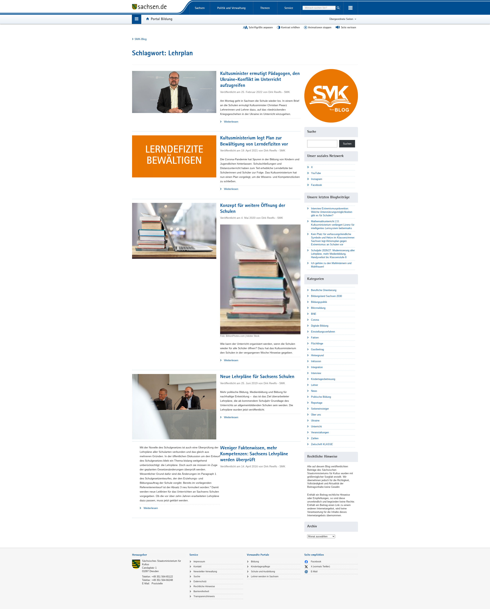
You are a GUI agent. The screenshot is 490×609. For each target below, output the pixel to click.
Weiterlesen (240, 122)
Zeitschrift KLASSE (322, 444)
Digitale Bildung (319, 325)
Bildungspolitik (319, 302)
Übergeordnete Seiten (341, 19)
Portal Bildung (161, 18)
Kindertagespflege (260, 566)
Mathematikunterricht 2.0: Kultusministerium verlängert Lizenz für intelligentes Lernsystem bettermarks (332, 225)
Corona (315, 319)
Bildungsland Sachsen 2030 (326, 296)
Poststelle (157, 583)
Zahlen (314, 438)
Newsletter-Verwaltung (205, 571)
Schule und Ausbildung (263, 571)
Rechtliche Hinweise (204, 586)
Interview (316, 373)
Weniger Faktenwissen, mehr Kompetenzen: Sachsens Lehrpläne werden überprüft (254, 454)
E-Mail (314, 571)
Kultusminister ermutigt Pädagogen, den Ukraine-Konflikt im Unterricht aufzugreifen (260, 80)
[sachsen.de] (159, 7)
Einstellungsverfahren (323, 331)
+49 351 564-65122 (162, 576)
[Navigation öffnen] (136, 19)
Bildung (255, 561)
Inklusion (316, 361)
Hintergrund (317, 355)
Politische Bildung (321, 396)
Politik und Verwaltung (231, 8)
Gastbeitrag (317, 349)
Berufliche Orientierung (323, 290)
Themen (265, 8)
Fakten (315, 337)
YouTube (316, 173)
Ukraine (315, 420)
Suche (197, 576)
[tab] (159, 555)
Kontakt (197, 566)
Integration (317, 367)
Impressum (199, 561)
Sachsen (200, 8)
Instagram (316, 179)
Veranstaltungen (320, 432)
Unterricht (316, 426)
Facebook (316, 185)
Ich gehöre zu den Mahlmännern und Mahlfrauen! (331, 265)
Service (288, 8)
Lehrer (314, 385)
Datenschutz (200, 581)
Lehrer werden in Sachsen (264, 576)
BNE (313, 313)
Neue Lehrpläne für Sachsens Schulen (257, 377)
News (314, 390)
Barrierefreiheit (201, 591)
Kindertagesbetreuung (323, 379)
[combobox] (319, 8)
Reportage (316, 402)
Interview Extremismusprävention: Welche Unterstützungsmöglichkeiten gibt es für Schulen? (331, 212)
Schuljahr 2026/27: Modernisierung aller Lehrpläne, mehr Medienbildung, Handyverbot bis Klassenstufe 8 (333, 254)
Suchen (347, 143)
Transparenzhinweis (204, 596)
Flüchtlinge (317, 343)
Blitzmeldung (318, 308)
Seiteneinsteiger (320, 408)
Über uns (316, 414)
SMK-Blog (141, 39)
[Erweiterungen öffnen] (350, 8)
